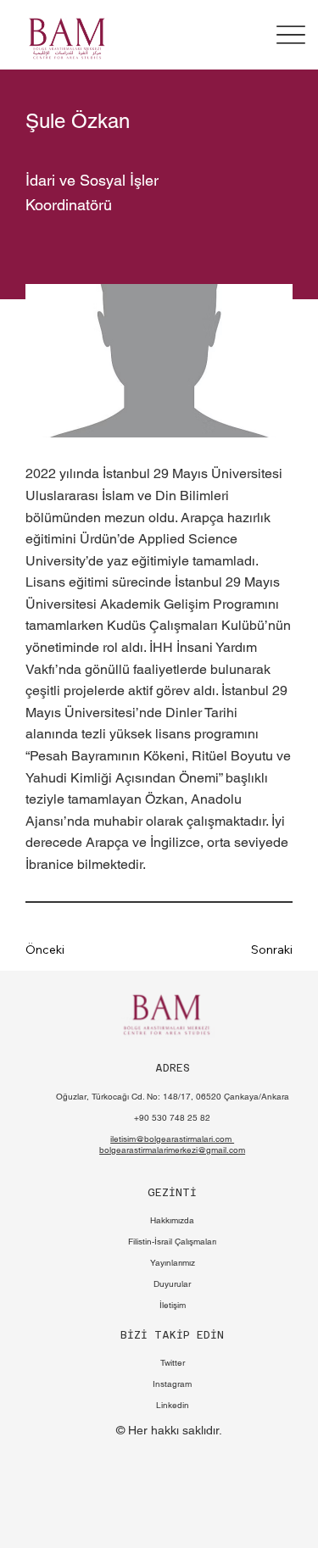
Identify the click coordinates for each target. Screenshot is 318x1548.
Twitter (172, 1362)
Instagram (172, 1383)
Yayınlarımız (172, 1262)
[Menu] (291, 34)
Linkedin (172, 1405)
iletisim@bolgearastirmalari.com (172, 1138)
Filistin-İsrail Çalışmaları (172, 1241)
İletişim (172, 1305)
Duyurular (172, 1283)
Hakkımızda (172, 1220)
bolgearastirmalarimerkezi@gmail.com (172, 1149)
